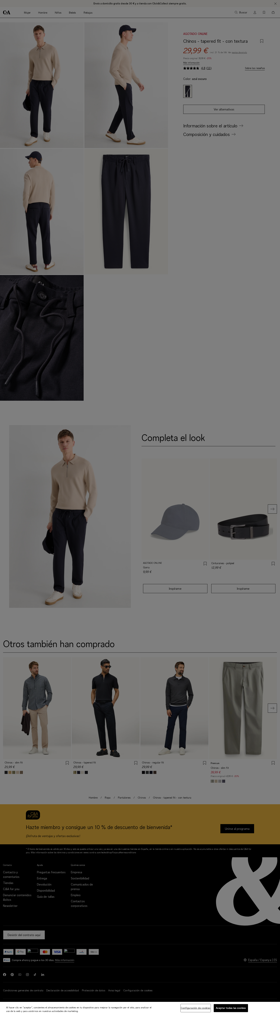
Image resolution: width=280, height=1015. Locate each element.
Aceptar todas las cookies (231, 1007)
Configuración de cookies (195, 1007)
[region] (140, 1008)
